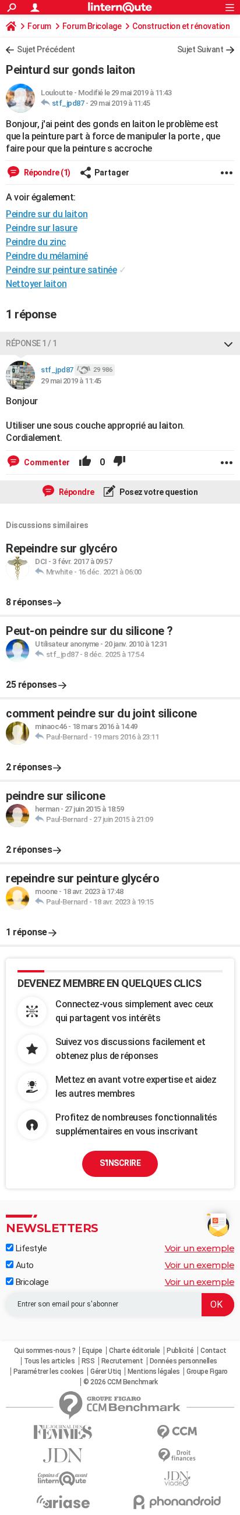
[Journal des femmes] (63, 1432)
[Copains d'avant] (63, 1478)
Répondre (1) (46, 172)
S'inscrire (120, 1163)
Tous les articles (49, 1361)
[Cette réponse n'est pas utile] (119, 462)
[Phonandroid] (177, 1502)
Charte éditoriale (134, 1351)
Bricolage (30, 1282)
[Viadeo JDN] (177, 1478)
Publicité (180, 1351)
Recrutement (122, 1361)
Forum (39, 26)
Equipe (92, 1351)
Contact (213, 1351)
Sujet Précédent (46, 49)
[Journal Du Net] (63, 1455)
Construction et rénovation (181, 26)
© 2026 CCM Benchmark (120, 1382)
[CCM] (177, 1432)
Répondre (75, 492)
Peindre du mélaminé (47, 255)
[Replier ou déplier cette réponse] (228, 343)
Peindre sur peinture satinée (61, 269)
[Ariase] (63, 1501)
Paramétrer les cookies (48, 1371)
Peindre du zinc (36, 241)
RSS (88, 1361)
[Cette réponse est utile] (85, 462)
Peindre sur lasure (41, 228)
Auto (23, 1265)
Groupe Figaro (207, 1371)
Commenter (46, 462)
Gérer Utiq (105, 1371)
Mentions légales (154, 1371)
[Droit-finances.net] (177, 1455)
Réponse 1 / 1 (31, 343)
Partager (111, 172)
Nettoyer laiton (36, 283)
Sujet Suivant (200, 49)
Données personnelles (183, 1361)
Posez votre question (158, 492)
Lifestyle (30, 1248)
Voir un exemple (200, 1248)
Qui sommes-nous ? (45, 1351)
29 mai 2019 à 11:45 (120, 103)
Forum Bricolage (92, 26)
